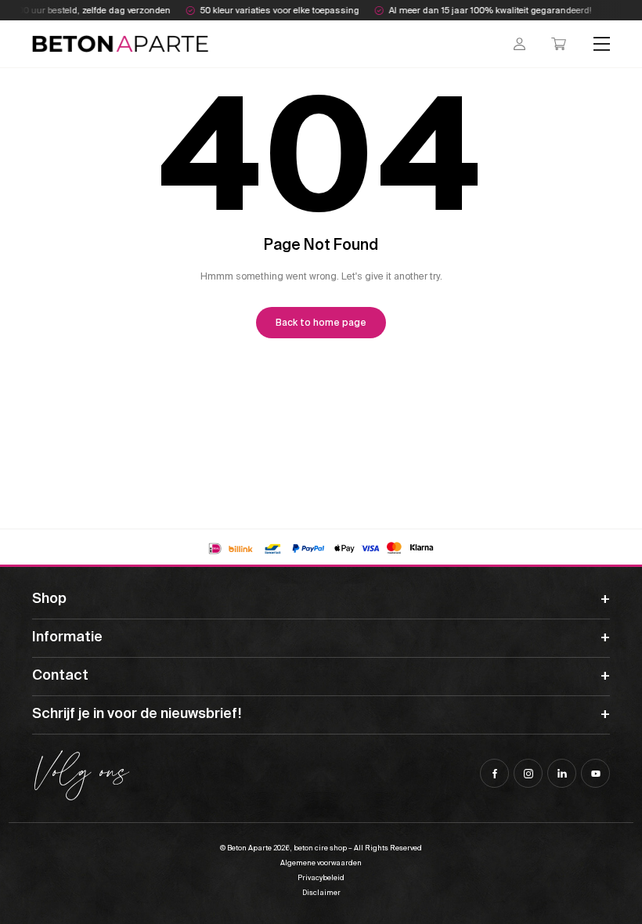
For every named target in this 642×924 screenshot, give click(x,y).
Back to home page (321, 322)
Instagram (528, 773)
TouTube (595, 773)
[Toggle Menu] (602, 43)
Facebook (494, 773)
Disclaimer (321, 892)
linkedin (561, 773)
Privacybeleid (321, 877)
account (519, 44)
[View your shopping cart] (558, 44)
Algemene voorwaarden (321, 863)
